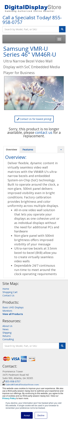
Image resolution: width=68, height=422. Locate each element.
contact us (43, 132)
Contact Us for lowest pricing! (35, 119)
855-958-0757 (12, 381)
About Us (7, 326)
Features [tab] (28, 149)
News (5, 329)
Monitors (7, 310)
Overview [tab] (11, 149)
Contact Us (8, 295)
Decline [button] (40, 415)
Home (5, 288)
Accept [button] (27, 415)
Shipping (6, 332)
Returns (6, 336)
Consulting (8, 339)
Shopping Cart (9, 292)
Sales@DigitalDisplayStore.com (22, 384)
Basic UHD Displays (13, 307)
